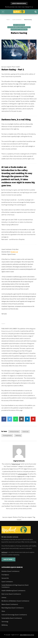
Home (8, 19)
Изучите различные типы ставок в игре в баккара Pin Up (19, 7)
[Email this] (21, 419)
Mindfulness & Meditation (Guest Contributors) (15, 601)
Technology (5, 621)
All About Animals (14, 431)
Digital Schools (19, 461)
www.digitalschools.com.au (27, 635)
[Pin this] (33, 419)
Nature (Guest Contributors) (19, 29)
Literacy (4, 597)
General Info (5, 578)
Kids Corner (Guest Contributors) (11, 594)
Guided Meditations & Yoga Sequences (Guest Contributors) (15, 586)
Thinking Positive (7, 435)
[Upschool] (19, 11)
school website (22, 474)
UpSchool (4, 552)
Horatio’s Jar (14, 252)
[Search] (35, 11)
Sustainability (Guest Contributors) (12, 618)
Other (3, 611)
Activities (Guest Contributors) (10, 571)
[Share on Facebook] (3, 419)
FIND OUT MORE (8, 559)
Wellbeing (18, 435)
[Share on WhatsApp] (15, 419)
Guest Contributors (17, 19)
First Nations (5, 575)
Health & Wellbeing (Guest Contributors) (19, 27)
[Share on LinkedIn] (27, 419)
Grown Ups (25, 431)
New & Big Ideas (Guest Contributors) (13, 608)
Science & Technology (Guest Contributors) (14, 615)
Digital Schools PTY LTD (8, 331)
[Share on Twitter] (9, 419)
